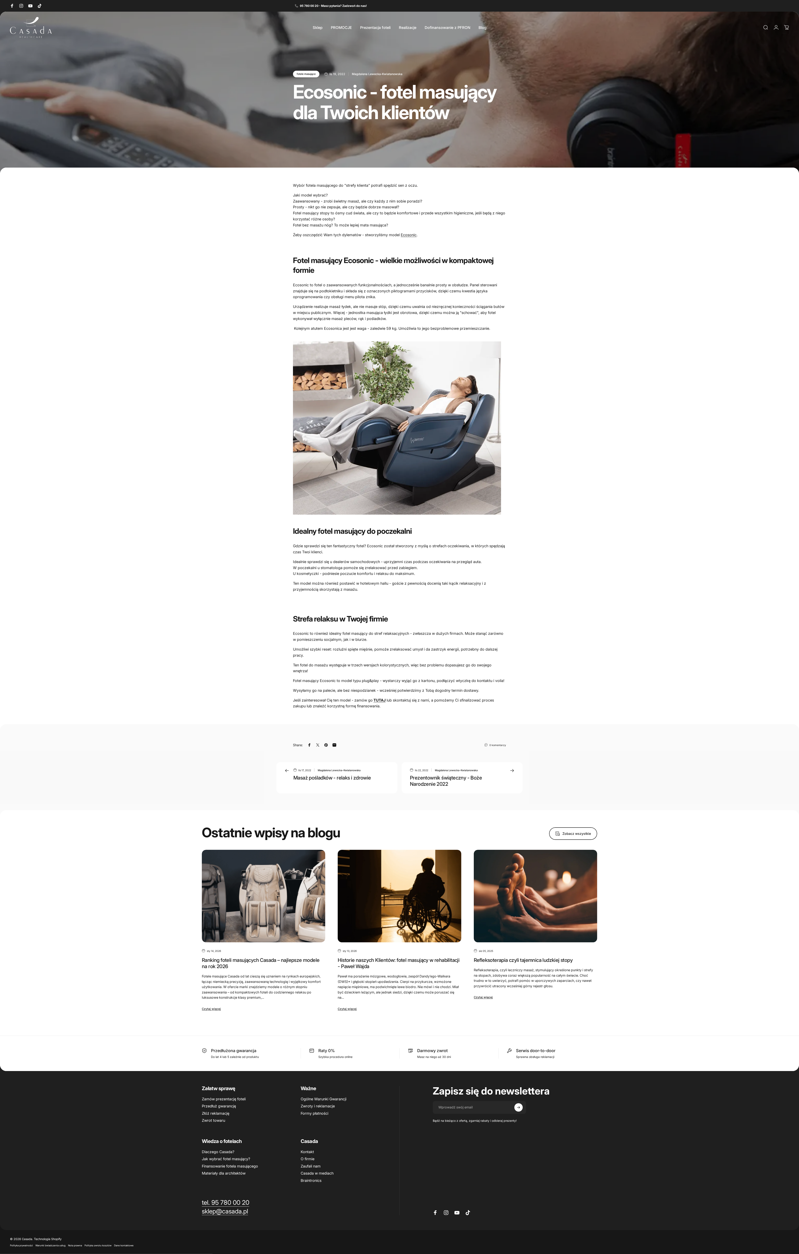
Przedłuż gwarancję (219, 1106)
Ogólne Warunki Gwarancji (323, 1099)
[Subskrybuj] (518, 1107)
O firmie (307, 1159)
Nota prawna (75, 1245)
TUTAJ (379, 700)
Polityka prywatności (21, 1245)
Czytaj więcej (211, 1009)
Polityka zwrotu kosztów (98, 1245)
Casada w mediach (317, 1173)
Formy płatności (314, 1113)
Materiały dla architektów (224, 1173)
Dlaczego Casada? (218, 1152)
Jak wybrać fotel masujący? (226, 1159)
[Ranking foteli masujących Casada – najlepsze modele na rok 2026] (263, 896)
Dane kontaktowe (124, 1245)
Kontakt (307, 1152)
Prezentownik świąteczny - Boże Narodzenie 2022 (446, 781)
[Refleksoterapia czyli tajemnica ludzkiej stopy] (535, 896)
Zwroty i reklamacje (318, 1106)
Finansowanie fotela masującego (230, 1166)
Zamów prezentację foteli (224, 1099)
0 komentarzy (497, 745)
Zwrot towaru (213, 1120)
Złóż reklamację (215, 1113)
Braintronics (311, 1180)
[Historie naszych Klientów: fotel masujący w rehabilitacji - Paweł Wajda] (399, 896)
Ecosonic (409, 235)
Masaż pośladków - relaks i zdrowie (332, 778)
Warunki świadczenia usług (50, 1245)
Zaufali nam (311, 1166)
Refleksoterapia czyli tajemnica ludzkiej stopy (523, 960)
